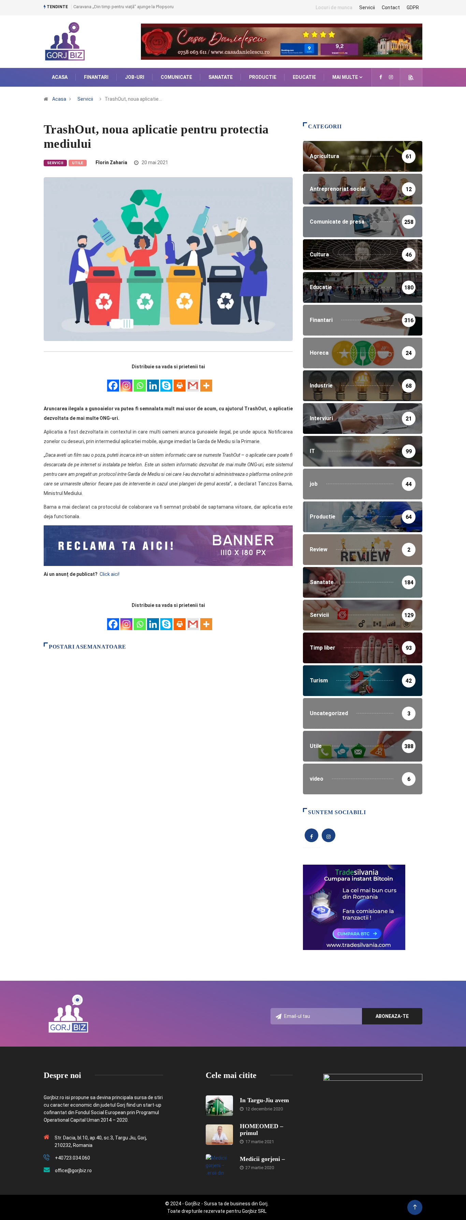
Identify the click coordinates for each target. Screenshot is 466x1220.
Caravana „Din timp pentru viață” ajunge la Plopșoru (123, 6)
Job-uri (134, 77)
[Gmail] (193, 382)
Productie (262, 77)
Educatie (304, 77)
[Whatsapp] (140, 382)
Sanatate (220, 77)
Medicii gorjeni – (262, 1158)
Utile (77, 163)
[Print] (180, 382)
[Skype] (166, 382)
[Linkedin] (153, 382)
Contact (391, 7)
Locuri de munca (334, 7)
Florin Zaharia (111, 162)
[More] (206, 382)
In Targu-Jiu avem (264, 1100)
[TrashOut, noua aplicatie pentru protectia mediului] (380, 77)
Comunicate (176, 77)
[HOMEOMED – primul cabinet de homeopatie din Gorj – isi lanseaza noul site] (219, 1134)
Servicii (367, 7)
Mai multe (345, 77)
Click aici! (110, 574)
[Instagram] (126, 382)
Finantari (96, 77)
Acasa (60, 77)
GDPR (413, 7)
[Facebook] (113, 382)
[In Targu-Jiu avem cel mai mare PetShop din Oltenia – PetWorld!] (219, 1105)
